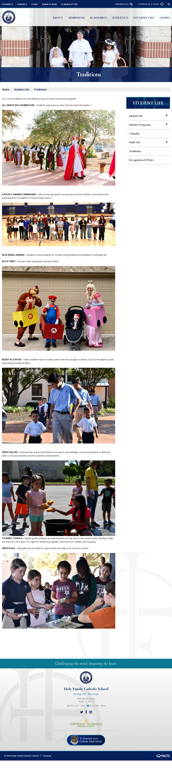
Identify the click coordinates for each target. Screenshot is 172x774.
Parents (22, 4)
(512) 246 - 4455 (77, 705)
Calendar (134, 133)
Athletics (120, 18)
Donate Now (49, 4)
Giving (165, 18)
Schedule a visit (148, 4)
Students (7, 4)
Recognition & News (141, 160)
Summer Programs (140, 124)
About (58, 18)
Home (5, 89)
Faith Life (134, 142)
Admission (76, 18)
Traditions (40, 89)
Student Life (144, 18)
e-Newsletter (69, 4)
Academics (98, 18)
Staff (34, 4)
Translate (121, 4)
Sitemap (47, 755)
